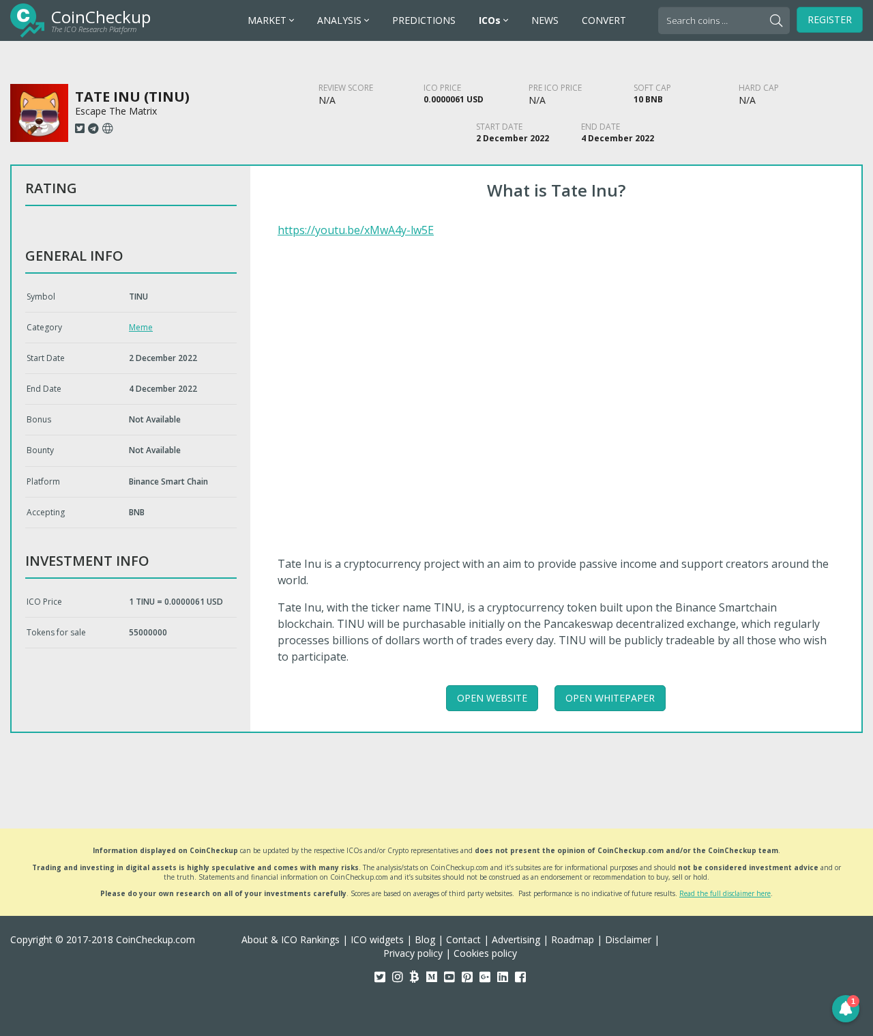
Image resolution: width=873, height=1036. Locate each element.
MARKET (268, 20)
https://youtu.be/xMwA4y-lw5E (356, 230)
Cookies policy (485, 953)
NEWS (545, 20)
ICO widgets (377, 939)
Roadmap (572, 939)
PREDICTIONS (424, 20)
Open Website (492, 697)
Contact (463, 939)
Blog (425, 939)
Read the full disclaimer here (725, 893)
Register (830, 19)
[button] (845, 1008)
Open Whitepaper (610, 697)
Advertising (516, 939)
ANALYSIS (340, 20)
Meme (141, 327)
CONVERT (604, 20)
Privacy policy (413, 953)
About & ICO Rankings (290, 939)
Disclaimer (628, 939)
